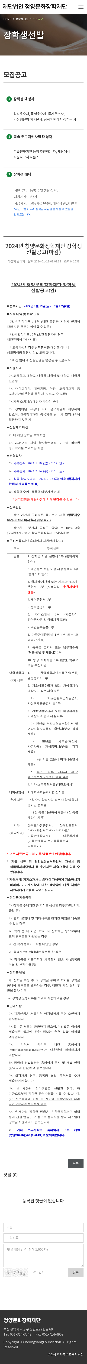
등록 (76, 1273)
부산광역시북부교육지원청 (65, 1355)
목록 (76, 1163)
